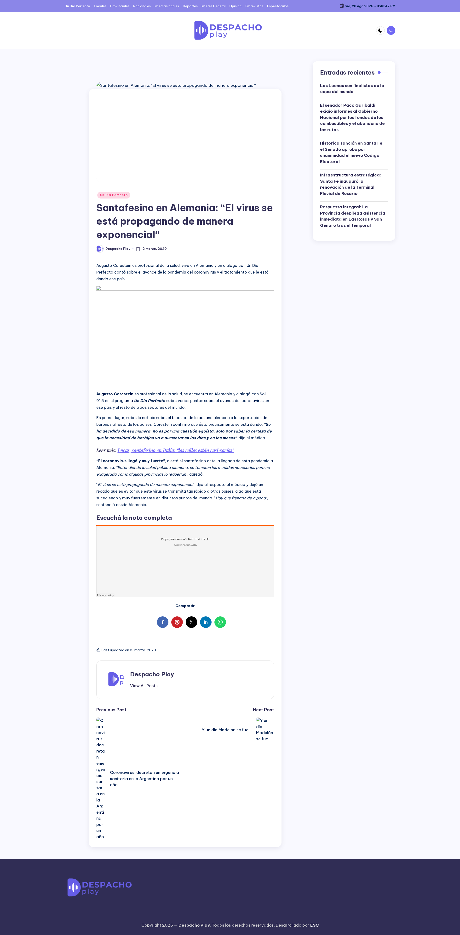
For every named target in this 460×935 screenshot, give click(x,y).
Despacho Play (152, 674)
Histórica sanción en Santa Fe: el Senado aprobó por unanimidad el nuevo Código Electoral (352, 152)
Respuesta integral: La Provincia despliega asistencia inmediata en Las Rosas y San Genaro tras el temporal (352, 216)
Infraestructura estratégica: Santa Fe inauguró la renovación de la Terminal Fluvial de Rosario (350, 184)
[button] (144, 685)
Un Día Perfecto (114, 195)
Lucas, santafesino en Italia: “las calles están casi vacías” (176, 450)
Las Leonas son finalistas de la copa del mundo (352, 88)
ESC (314, 925)
